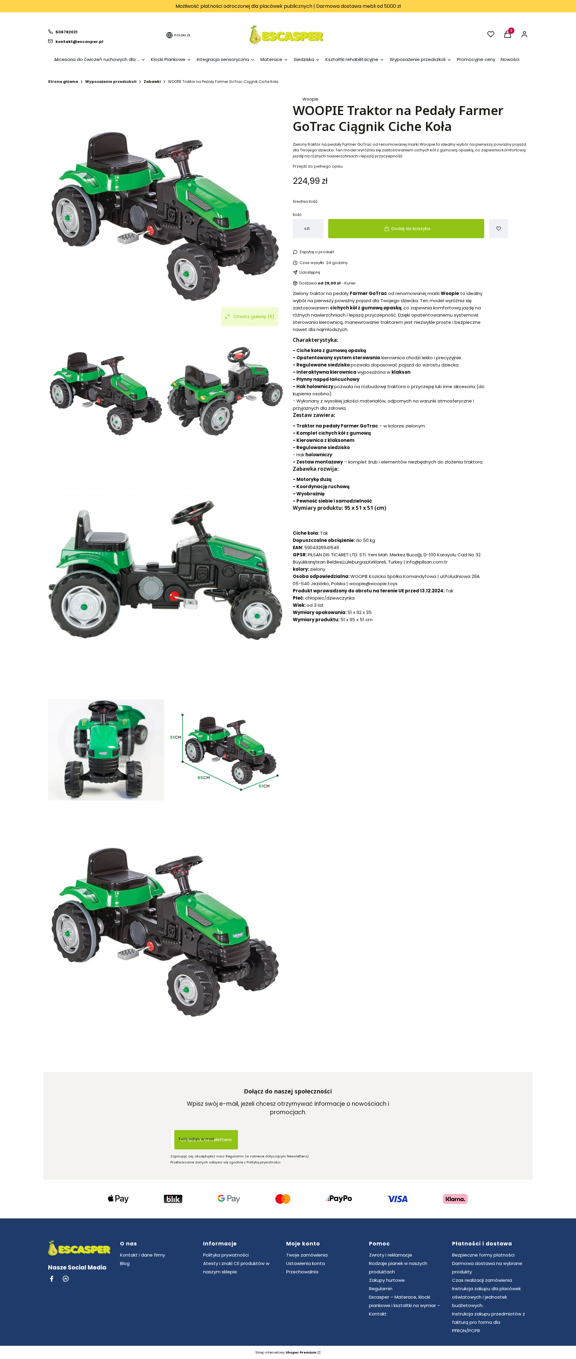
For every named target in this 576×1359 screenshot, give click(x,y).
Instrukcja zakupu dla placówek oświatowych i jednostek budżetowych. (486, 1297)
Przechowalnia (302, 1272)
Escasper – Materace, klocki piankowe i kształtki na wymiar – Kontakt (404, 1305)
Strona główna (63, 81)
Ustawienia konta (305, 1263)
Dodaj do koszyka (411, 228)
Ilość (297, 214)
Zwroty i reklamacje (390, 1255)
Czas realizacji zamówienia (482, 1280)
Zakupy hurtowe (387, 1280)
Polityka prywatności (226, 1255)
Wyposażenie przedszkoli (110, 81)
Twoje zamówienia (307, 1255)
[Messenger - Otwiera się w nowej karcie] (65, 1278)
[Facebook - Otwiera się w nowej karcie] (51, 1278)
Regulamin (380, 1288)
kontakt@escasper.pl (79, 41)
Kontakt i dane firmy (142, 1255)
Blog (125, 1263)
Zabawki (152, 81)
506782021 (66, 32)
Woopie (310, 99)
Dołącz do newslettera (206, 1139)
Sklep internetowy (285, 1352)
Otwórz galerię (253, 316)
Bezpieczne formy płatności (483, 1255)
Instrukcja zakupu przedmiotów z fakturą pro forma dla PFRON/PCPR (488, 1322)
